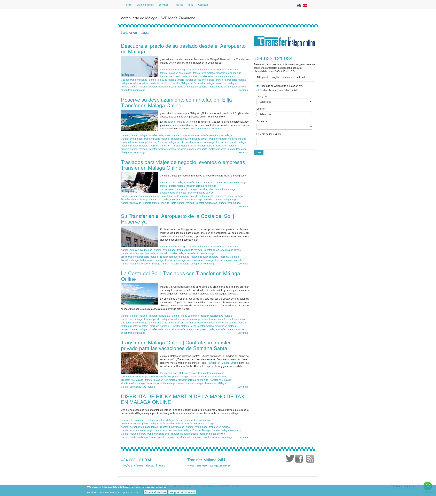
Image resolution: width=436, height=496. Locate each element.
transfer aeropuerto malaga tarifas (178, 76)
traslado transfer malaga (134, 79)
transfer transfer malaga (173, 69)
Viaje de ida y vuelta (271, 134)
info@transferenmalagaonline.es (143, 465)
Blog (190, 4)
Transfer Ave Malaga (132, 379)
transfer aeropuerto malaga (231, 79)
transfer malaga (168, 373)
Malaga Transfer (188, 373)
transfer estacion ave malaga (175, 73)
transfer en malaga (225, 83)
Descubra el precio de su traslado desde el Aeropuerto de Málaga (183, 48)
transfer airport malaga (172, 182)
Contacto (203, 4)
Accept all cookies (155, 492)
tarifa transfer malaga (202, 83)
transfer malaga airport (226, 199)
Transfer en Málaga (215, 383)
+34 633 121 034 (136, 460)
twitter (289, 459)
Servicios (164, 4)
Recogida (261, 96)
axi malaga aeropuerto (171, 199)
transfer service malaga (188, 437)
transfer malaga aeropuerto (192, 86)
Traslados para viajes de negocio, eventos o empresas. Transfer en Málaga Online (183, 164)
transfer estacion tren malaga (161, 379)
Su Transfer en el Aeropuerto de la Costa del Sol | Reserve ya (177, 218)
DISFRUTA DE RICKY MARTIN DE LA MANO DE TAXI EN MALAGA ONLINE (183, 399)
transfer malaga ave (198, 69)
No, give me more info (182, 492)
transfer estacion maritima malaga (217, 76)
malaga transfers (237, 86)
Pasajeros (261, 121)
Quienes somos (145, 4)
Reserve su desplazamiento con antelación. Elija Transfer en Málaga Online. (176, 102)
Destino (260, 108)
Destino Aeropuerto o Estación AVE (279, 90)
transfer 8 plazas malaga (162, 79)
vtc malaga (149, 386)
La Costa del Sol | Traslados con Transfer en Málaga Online (180, 275)
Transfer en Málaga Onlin (222, 362)
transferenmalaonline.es (208, 128)
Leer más (243, 90)
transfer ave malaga (204, 73)
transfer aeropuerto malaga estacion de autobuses (148, 196)
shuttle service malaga (133, 383)
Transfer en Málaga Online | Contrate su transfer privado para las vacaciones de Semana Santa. (176, 345)
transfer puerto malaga (228, 73)
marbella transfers (159, 83)
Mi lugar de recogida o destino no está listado (281, 77)
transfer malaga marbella (162, 86)
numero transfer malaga (134, 86)
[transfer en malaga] (299, 5)
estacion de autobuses (133, 420)
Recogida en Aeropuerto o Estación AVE (281, 85)
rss (310, 459)
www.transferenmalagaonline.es (209, 465)
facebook (300, 459)
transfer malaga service (201, 192)
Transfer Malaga (180, 83)
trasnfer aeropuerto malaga (217, 437)
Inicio (129, 4)
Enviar (259, 152)
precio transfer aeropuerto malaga (195, 79)
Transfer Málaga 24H (206, 460)
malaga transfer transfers (134, 83)
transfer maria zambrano (224, 69)
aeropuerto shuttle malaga (161, 383)
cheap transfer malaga (133, 90)
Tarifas (179, 4)
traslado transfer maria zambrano (208, 376)
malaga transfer (217, 86)
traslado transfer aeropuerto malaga (168, 376)
